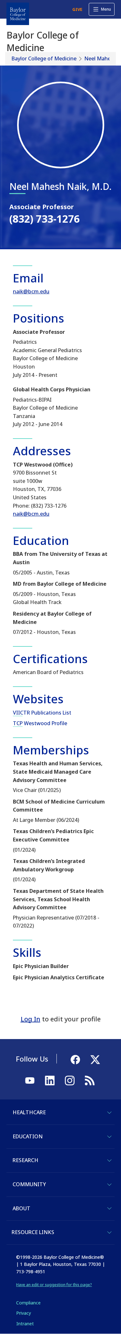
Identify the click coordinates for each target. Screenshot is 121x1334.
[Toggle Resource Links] (109, 1232)
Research (25, 1160)
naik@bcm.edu (31, 291)
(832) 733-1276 (44, 219)
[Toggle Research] (109, 1160)
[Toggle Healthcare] (109, 1112)
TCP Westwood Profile (40, 723)
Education (28, 1136)
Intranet (25, 1324)
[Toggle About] (109, 1208)
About (21, 1208)
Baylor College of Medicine (44, 58)
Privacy (23, 1313)
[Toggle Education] (109, 1137)
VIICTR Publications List (42, 712)
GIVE (77, 9)
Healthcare (29, 1112)
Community (29, 1184)
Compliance (28, 1303)
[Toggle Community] (109, 1184)
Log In (30, 1019)
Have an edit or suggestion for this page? (54, 1284)
